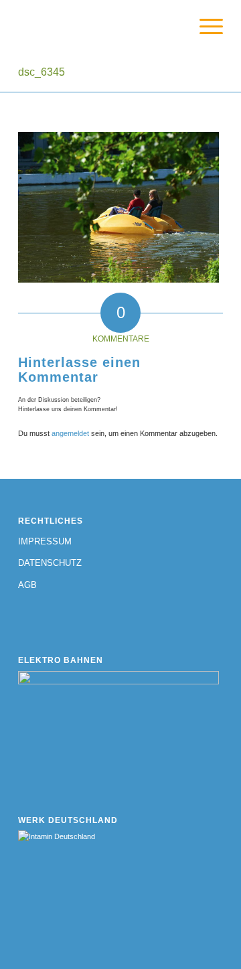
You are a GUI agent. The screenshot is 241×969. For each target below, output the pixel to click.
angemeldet (70, 433)
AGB (27, 585)
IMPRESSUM (45, 541)
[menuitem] (204, 27)
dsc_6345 (41, 72)
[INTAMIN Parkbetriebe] (100, 27)
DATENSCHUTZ (50, 563)
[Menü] (204, 27)
